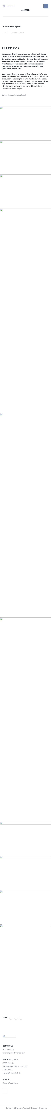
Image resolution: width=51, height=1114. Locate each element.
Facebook (11, 1018)
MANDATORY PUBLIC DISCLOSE (15, 1066)
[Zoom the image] (25, 123)
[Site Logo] (9, 6)
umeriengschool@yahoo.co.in (14, 1053)
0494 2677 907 (8, 1049)
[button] (45, 6)
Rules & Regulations (10, 1083)
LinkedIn (21, 1018)
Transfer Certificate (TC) (11, 1073)
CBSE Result (7, 1070)
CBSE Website (8, 1063)
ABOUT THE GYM (25, 1004)
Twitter (16, 1018)
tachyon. (44, 1108)
